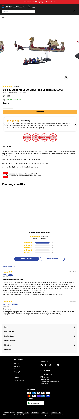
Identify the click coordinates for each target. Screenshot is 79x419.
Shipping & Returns (19, 372)
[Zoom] (66, 77)
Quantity (6, 103)
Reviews (16, 377)
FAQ (15, 374)
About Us (16, 363)
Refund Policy (35, 412)
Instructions (7, 146)
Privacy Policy (45, 412)
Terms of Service (56, 412)
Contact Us (17, 366)
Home (4, 17)
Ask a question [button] (52, 259)
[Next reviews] (75, 124)
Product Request (19, 380)
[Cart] (28, 7)
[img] (7, 272)
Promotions (17, 369)
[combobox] (18, 11)
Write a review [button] (26, 259)
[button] (7, 87)
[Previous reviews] (4, 124)
